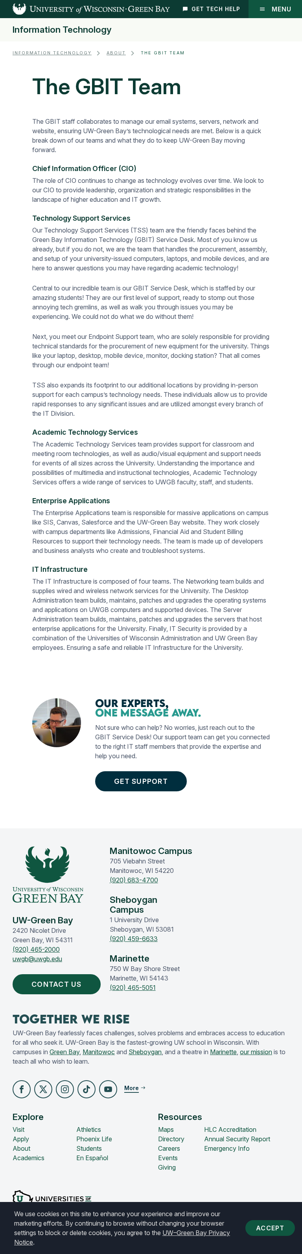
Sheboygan (145, 1052)
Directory (171, 1139)
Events (168, 1158)
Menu (281, 9)
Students (89, 1148)
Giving (167, 1167)
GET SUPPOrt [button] (141, 781)
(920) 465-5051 (133, 988)
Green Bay (64, 1052)
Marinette (223, 1052)
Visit (18, 1129)
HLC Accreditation (230, 1129)
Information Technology (62, 29)
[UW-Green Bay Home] (85, 9)
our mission (256, 1052)
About (116, 53)
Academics (28, 1158)
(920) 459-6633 (134, 939)
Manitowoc (99, 1052)
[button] (22, 1089)
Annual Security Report (237, 1139)
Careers (169, 1148)
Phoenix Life (94, 1139)
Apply (21, 1139)
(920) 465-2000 (36, 949)
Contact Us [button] (56, 984)
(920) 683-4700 (134, 880)
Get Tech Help (216, 9)
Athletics (88, 1129)
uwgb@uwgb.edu (37, 959)
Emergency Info (227, 1148)
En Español (92, 1158)
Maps (166, 1129)
